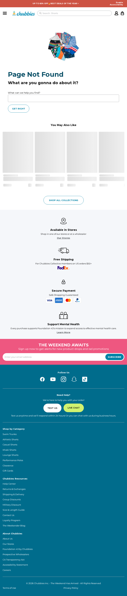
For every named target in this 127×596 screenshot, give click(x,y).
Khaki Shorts (9, 450)
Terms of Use (9, 588)
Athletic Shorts (10, 439)
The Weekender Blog (14, 525)
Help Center (9, 484)
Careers (7, 570)
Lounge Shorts (10, 455)
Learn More (63, 332)
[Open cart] (122, 13)
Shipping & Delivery (13, 494)
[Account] (116, 13)
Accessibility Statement (15, 565)
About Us (7, 538)
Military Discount (12, 505)
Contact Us (8, 515)
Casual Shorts (10, 444)
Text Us (52, 408)
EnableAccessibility (116, 3)
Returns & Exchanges (14, 489)
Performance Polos (13, 460)
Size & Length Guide (14, 510)
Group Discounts (12, 499)
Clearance (8, 465)
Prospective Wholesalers (16, 554)
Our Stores (63, 238)
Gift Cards (8, 471)
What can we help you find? (24, 93)
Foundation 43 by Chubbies (18, 549)
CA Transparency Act (13, 559)
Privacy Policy (71, 588)
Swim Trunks (10, 434)
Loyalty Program (11, 520)
